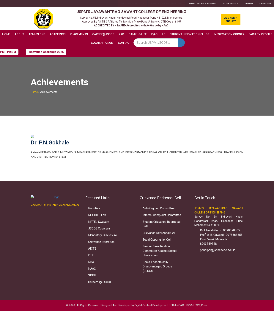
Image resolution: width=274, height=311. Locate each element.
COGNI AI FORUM (102, 42)
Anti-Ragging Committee (158, 208)
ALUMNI (249, 3)
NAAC (92, 268)
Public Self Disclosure (202, 3)
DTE (91, 255)
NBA (91, 262)
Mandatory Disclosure (102, 235)
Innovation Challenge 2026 (166, 3)
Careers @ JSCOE (100, 282)
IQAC (154, 34)
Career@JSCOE (103, 34)
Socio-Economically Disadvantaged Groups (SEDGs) (157, 266)
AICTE (92, 248)
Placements (79, 34)
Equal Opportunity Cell (157, 239)
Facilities (94, 208)
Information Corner (229, 34)
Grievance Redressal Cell (159, 233)
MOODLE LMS (97, 215)
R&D (121, 34)
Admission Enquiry (230, 20)
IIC (163, 34)
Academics (57, 34)
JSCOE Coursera (99, 228)
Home (6, 34)
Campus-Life (138, 34)
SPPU (92, 275)
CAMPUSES (265, 3)
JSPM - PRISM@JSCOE (132, 3)
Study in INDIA (230, 3)
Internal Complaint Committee (162, 215)
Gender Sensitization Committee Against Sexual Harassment (160, 251)
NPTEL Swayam (98, 222)
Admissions (37, 34)
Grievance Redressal (101, 242)
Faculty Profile (260, 34)
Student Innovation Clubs (189, 34)
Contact (124, 42)
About (19, 34)
